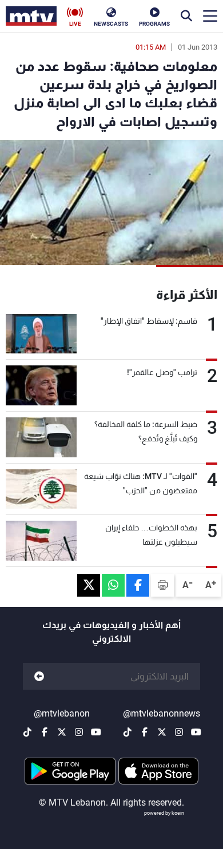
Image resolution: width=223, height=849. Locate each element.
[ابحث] (186, 16)
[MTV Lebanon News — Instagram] (179, 732)
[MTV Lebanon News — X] (161, 732)
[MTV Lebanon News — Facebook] (144, 732)
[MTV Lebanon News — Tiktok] (127, 732)
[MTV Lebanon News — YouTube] (196, 732)
